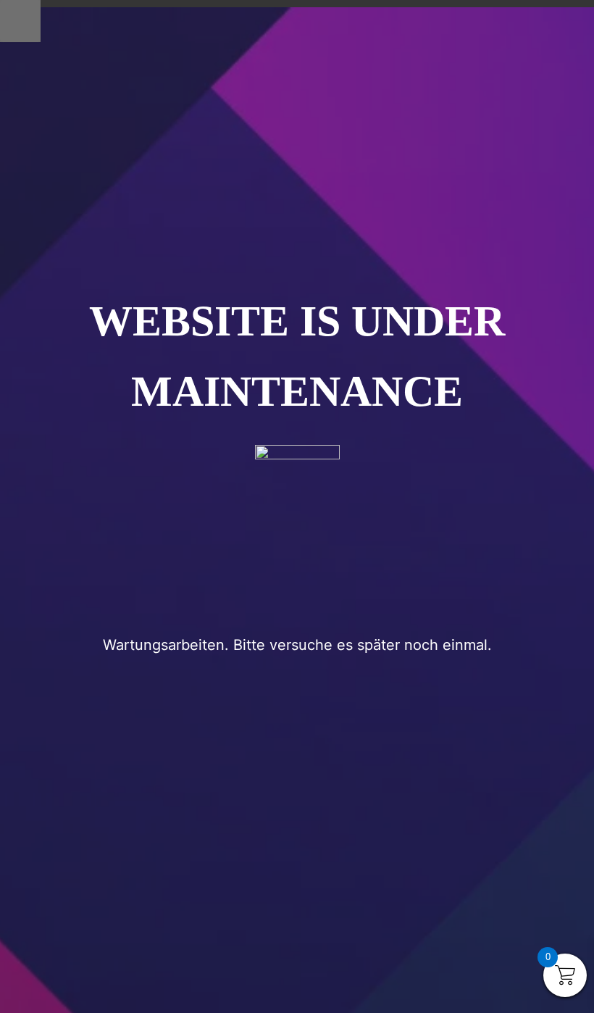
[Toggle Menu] (20, 21)
